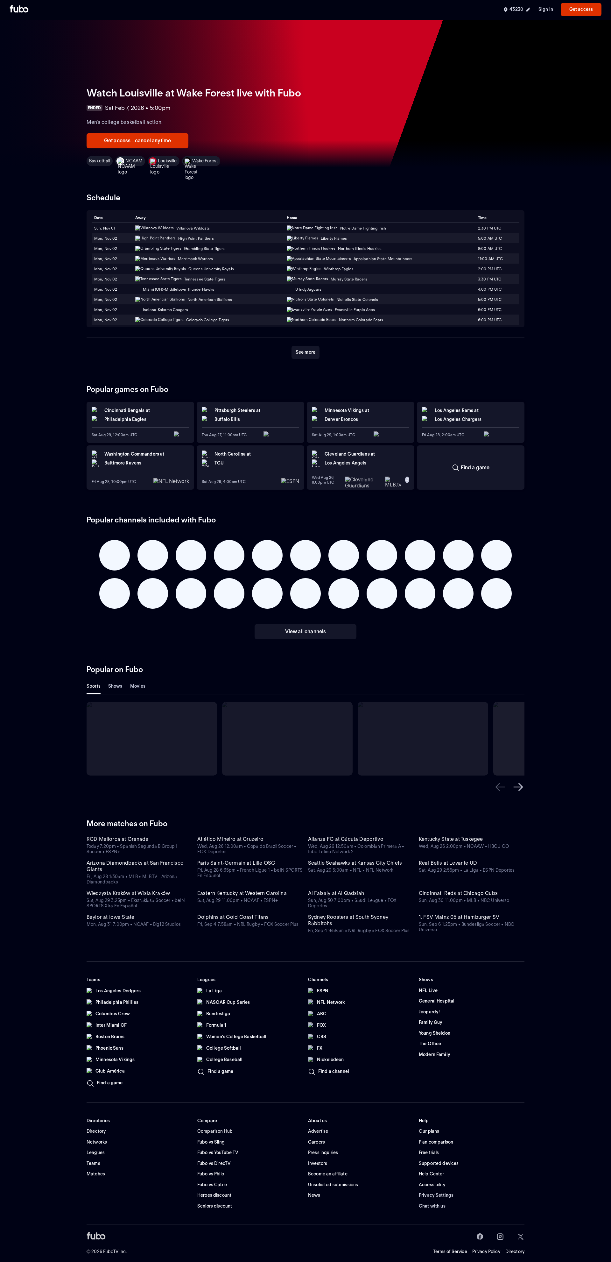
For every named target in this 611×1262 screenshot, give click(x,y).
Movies (138, 686)
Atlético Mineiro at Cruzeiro (230, 839)
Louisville (167, 160)
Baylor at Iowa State (110, 917)
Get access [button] (581, 9)
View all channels (305, 631)
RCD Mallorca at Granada (118, 839)
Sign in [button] (545, 9)
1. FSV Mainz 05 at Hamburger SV (459, 917)
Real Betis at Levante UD (448, 863)
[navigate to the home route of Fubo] (19, 9)
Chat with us (432, 1206)
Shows (115, 686)
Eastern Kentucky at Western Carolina (242, 893)
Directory (514, 1251)
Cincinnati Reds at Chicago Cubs (458, 893)
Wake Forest (205, 160)
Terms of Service (450, 1251)
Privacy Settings (436, 1195)
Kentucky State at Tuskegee (451, 839)
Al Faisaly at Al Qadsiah (336, 893)
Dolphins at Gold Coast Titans (233, 917)
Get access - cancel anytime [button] (137, 141)
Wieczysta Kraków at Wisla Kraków (128, 893)
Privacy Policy (486, 1251)
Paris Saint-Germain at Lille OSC (236, 863)
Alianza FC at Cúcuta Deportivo (345, 839)
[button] (500, 787)
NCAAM (134, 160)
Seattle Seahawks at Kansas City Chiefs (355, 863)
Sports (94, 686)
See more (305, 352)
